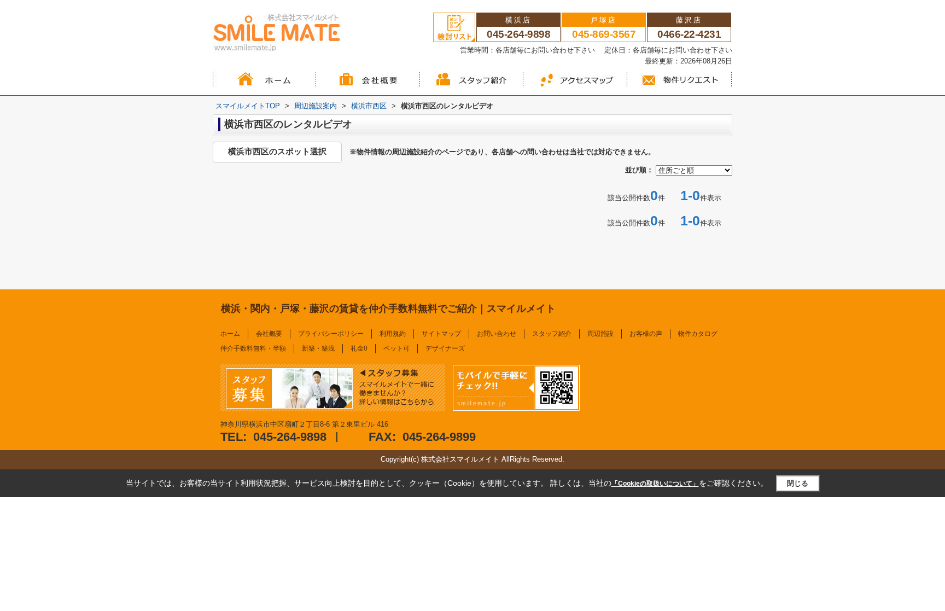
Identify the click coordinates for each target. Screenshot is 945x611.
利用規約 (393, 333)
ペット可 (396, 348)
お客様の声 (645, 333)
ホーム (230, 333)
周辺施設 (600, 333)
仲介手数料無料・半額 (253, 348)
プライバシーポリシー (331, 333)
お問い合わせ (496, 333)
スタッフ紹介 (551, 333)
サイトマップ (441, 333)
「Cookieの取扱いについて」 (655, 483)
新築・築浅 (318, 348)
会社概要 (269, 333)
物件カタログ (698, 333)
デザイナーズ (445, 348)
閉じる (797, 483)
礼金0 (359, 348)
